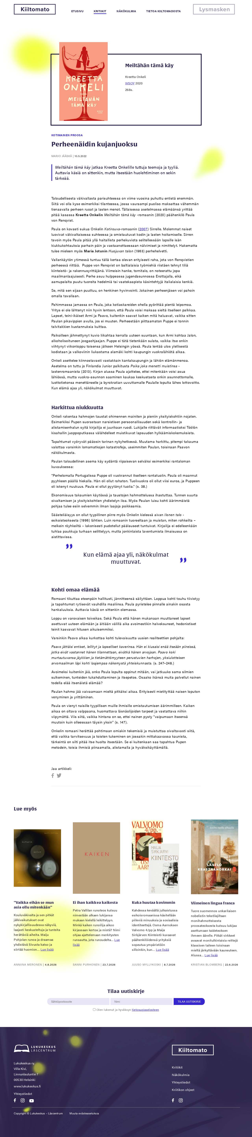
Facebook (53, 775)
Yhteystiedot (23, 1093)
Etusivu (77, 11)
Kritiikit (100, 11)
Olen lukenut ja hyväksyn (127, 1009)
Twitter (59, 775)
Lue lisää (47, 949)
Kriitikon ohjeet (183, 1089)
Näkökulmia (126, 11)
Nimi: (117, 996)
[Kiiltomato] (35, 13)
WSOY (130, 83)
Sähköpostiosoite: (62, 996)
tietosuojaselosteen (145, 1009)
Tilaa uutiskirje (189, 1001)
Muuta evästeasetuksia (84, 1113)
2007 (143, 228)
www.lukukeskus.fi (27, 1086)
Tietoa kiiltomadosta (163, 11)
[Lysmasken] (214, 13)
